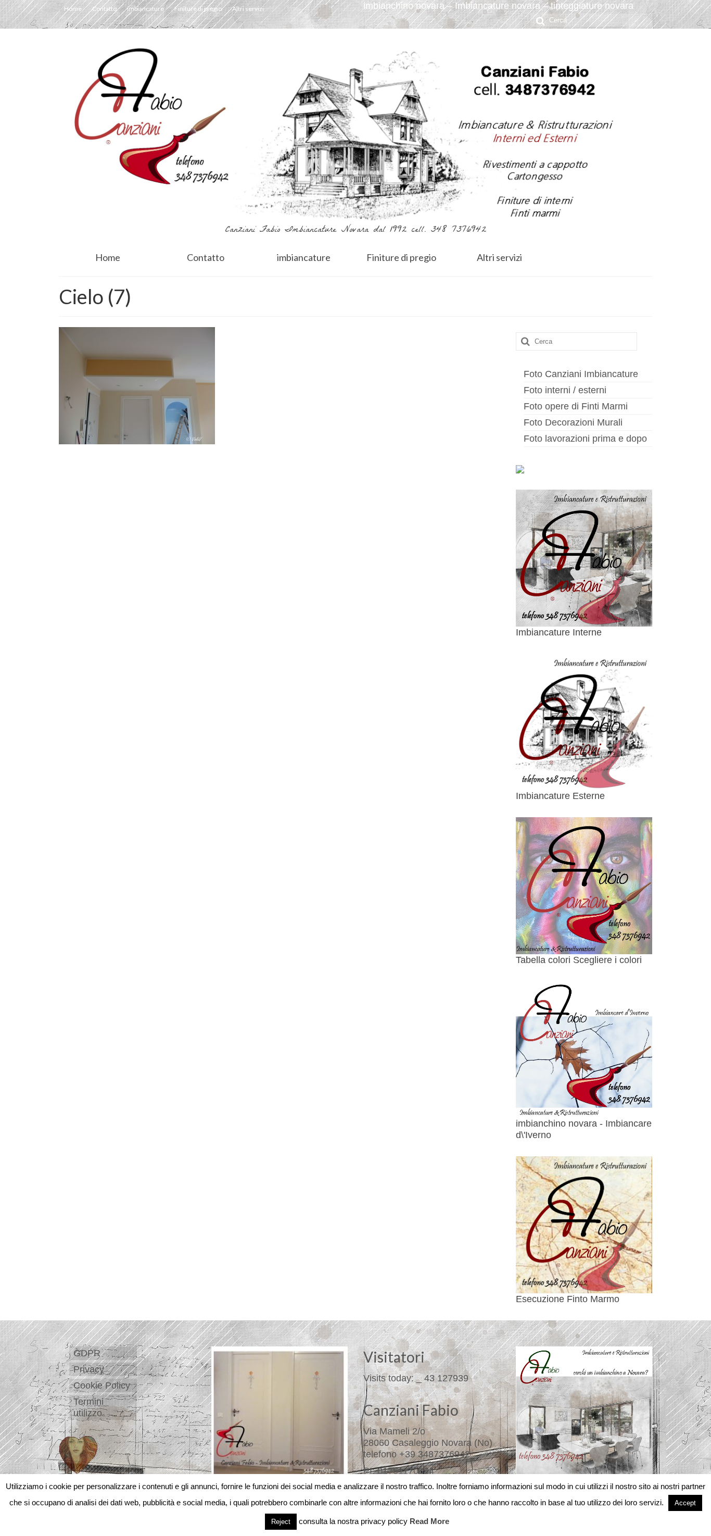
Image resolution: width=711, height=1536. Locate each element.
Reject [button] (280, 1522)
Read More (429, 1521)
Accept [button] (685, 1503)
